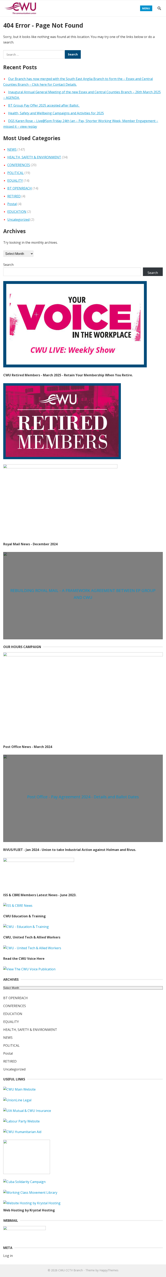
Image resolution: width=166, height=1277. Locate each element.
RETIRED (14, 196)
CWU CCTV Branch (70, 1270)
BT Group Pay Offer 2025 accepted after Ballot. (44, 105)
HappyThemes (108, 1270)
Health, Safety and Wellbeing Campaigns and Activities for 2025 (56, 113)
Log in (8, 1255)
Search (8, 264)
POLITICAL (15, 173)
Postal (12, 204)
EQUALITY (15, 180)
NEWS (12, 149)
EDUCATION (16, 211)
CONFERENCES (18, 165)
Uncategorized (18, 219)
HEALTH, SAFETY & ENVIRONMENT (34, 157)
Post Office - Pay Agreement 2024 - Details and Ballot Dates (83, 797)
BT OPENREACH (19, 188)
